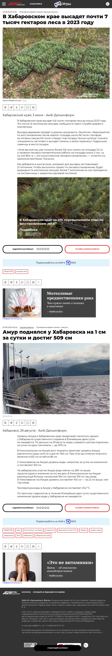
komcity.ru (7, 416)
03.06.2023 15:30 (10, 12)
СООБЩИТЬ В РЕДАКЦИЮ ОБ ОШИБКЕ (49, 592)
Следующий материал (57, 648)
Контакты (26, 592)
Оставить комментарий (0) (87, 249)
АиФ (24, 100)
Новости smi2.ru (12, 318)
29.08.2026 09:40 (10, 327)
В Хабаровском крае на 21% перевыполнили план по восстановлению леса (61, 221)
